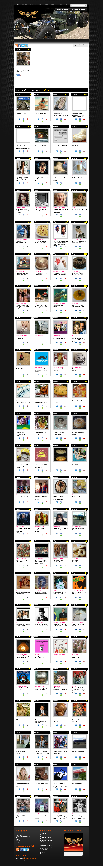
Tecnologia (55, 590)
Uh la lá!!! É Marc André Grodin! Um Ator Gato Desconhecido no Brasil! (78, 817)
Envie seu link (19, 837)
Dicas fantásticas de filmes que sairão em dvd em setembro (60, 338)
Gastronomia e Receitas (39, 239)
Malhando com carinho (78, 464)
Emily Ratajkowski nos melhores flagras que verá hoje (23, 179)
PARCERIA (40, 4)
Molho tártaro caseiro (78, 145)
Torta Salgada (57, 464)
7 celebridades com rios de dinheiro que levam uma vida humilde (60, 211)
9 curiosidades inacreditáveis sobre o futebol (22, 434)
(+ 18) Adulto (43, 833)
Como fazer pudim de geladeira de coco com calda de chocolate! (59, 498)
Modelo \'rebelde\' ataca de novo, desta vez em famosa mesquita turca (23, 306)
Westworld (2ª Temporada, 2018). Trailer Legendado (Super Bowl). (23, 70)
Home (18, 4)
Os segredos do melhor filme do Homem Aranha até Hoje (41, 498)
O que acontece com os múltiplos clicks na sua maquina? (41, 306)
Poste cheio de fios (40, 337)
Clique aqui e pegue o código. (30, 858)
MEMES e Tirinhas (44, 848)
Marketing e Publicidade (46, 845)
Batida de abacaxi (77, 177)
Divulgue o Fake (20, 842)
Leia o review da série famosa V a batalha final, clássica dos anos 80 (60, 817)
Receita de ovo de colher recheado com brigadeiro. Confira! (41, 785)
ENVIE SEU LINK (32, 4)
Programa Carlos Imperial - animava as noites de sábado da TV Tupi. (42, 466)
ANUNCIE (53, 4)
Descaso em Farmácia (78, 751)
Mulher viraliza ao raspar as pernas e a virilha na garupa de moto (41, 562)
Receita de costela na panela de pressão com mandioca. (41, 530)
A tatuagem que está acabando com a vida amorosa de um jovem (78, 115)
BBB (41, 836)
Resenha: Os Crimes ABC (60, 656)
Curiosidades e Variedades (21, 112)
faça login (84, 2)
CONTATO (60, 4)
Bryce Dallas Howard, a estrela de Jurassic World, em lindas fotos (23, 211)
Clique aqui (77, 857)
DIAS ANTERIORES (62, 9)
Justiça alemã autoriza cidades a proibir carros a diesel (60, 179)
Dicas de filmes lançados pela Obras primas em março (41, 179)
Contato (18, 839)
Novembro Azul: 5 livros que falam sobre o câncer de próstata (41, 370)
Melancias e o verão (21, 719)
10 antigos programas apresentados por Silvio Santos (41, 594)
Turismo (42, 853)
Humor (36, 143)
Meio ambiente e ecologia (46, 847)
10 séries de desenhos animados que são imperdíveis (22, 275)
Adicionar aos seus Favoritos (23, 836)
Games (54, 750)
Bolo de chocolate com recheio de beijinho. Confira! (22, 466)
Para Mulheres (43, 849)
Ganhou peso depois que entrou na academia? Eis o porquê (23, 785)
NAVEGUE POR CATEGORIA (78, 9)
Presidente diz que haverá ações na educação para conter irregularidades (60, 625)
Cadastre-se (77, 2)
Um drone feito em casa (22, 369)
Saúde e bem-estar (76, 143)
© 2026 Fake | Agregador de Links (22, 860)
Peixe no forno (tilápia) (78, 400)
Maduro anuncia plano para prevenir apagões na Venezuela (42, 721)
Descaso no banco (77, 783)
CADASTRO (24, 4)
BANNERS (47, 4)
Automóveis (55, 175)
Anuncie (18, 840)
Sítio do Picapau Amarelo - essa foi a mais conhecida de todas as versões (60, 689)
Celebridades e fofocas (39, 112)
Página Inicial (19, 835)
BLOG (66, 4)
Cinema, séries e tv (20, 67)
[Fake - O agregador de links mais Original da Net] (73, 851)
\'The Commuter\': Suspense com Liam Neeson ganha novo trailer (23, 147)
